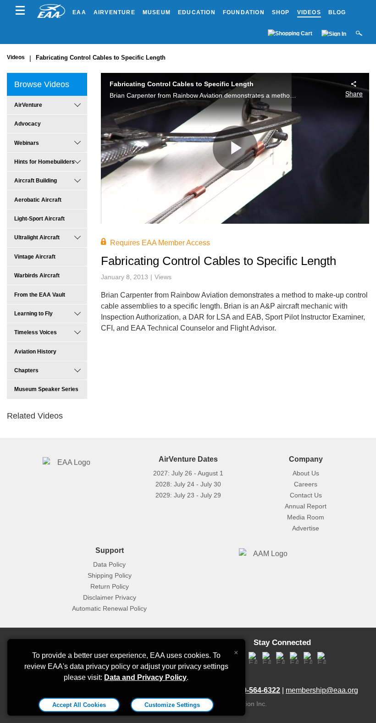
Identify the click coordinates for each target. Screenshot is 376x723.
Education (197, 12)
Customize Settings (172, 704)
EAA (79, 12)
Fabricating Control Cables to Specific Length (101, 57)
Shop (281, 12)
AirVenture (114, 12)
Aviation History (35, 351)
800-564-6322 (257, 690)
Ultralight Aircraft (37, 237)
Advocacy (27, 124)
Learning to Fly (33, 313)
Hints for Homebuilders (44, 162)
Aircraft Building (35, 180)
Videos (309, 12)
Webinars (26, 143)
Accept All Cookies (79, 704)
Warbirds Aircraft (37, 275)
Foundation (244, 12)
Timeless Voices (35, 332)
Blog (337, 12)
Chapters (26, 370)
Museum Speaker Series (46, 389)
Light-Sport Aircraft (39, 218)
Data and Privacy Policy (145, 677)
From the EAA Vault (39, 295)
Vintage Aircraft (34, 257)
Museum (157, 12)
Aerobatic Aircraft (37, 200)
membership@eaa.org (322, 690)
